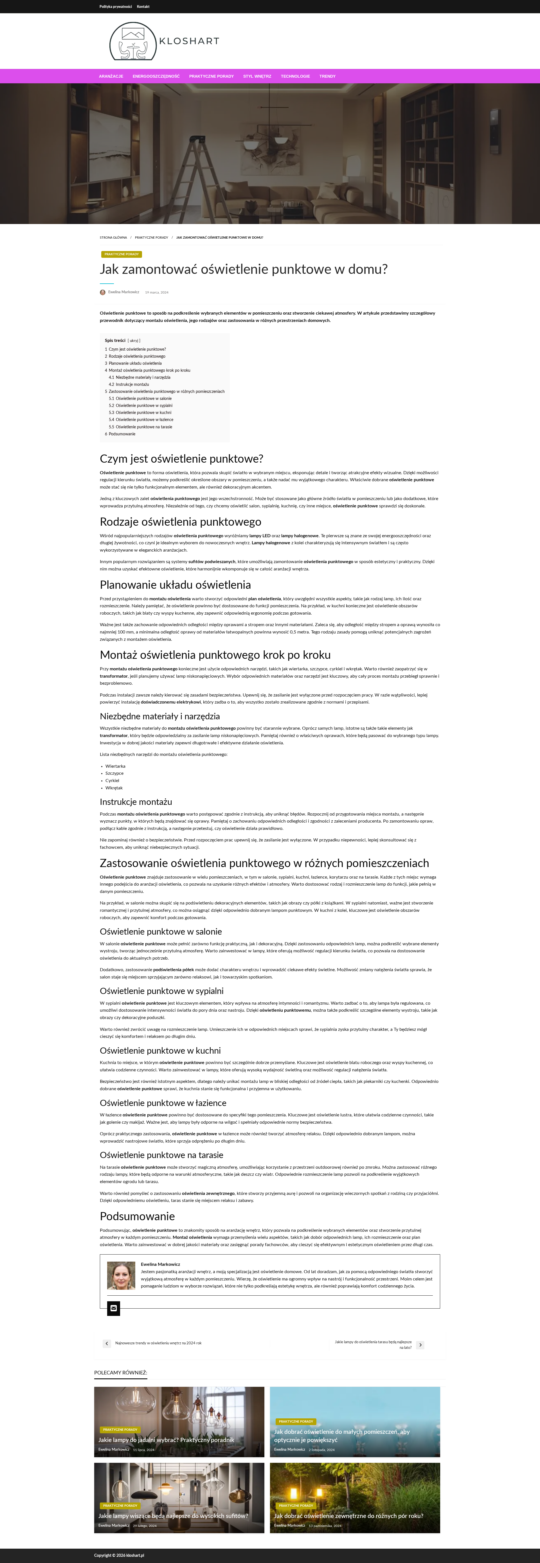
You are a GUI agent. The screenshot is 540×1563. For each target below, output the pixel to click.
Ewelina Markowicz (124, 292)
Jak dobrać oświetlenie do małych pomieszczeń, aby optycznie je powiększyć (342, 1436)
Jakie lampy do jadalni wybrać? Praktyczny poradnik (166, 1440)
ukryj (134, 340)
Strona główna (113, 237)
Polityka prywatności (116, 6)
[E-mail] (113, 1308)
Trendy (328, 76)
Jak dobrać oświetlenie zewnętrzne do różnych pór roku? (349, 1516)
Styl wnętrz (257, 76)
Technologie (295, 76)
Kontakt (143, 6)
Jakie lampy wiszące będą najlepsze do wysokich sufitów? (173, 1516)
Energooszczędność (156, 76)
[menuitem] (111, 76)
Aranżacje (111, 76)
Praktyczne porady (211, 76)
